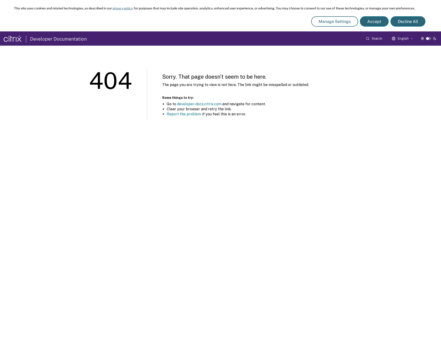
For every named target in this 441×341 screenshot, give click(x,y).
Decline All (408, 21)
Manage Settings (335, 21)
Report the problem (184, 114)
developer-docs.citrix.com (199, 104)
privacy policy (122, 8)
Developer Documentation (58, 39)
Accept (374, 21)
